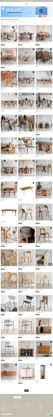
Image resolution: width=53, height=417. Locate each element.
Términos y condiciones (17, 407)
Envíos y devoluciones (29, 406)
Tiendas (15, 406)
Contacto (3, 406)
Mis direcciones (41, 407)
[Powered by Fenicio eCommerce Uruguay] (50, 416)
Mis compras (40, 406)
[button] (45, 3)
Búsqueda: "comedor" (7, 23)
